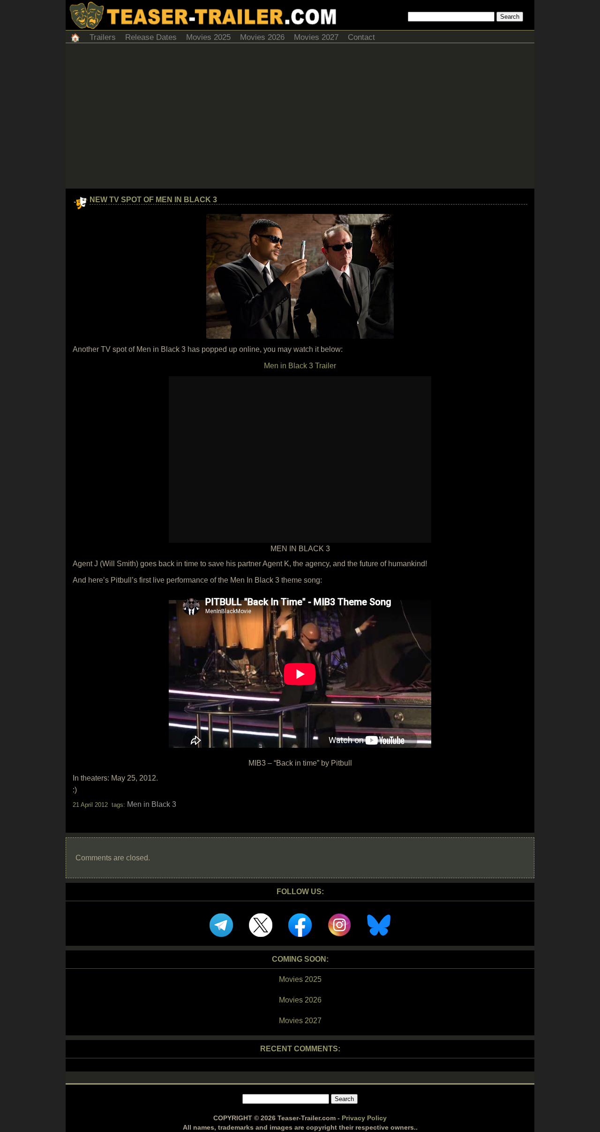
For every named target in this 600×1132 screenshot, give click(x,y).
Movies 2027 (316, 37)
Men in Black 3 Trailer (300, 366)
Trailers (103, 37)
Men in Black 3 (151, 804)
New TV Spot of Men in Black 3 (153, 200)
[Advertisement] (300, 118)
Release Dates (151, 37)
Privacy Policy (364, 1118)
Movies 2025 (208, 37)
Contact (361, 37)
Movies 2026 (262, 37)
